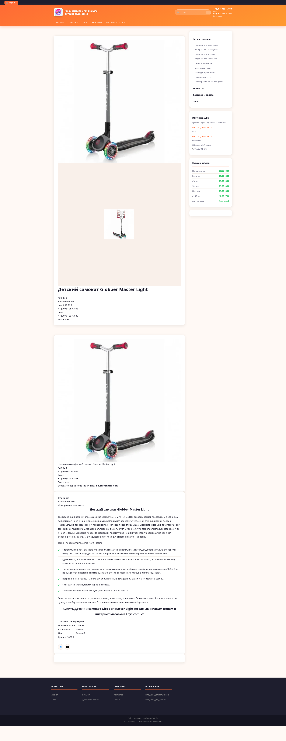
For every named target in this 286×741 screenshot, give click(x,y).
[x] (67, 647)
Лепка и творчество (204, 63)
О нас (85, 22)
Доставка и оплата (115, 22)
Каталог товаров (202, 39)
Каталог (73, 22)
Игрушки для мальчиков (206, 45)
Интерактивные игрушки (206, 49)
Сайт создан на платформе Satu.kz (143, 718)
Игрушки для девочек (205, 54)
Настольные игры (203, 77)
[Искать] (208, 12)
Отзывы (117, 699)
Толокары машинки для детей (209, 81)
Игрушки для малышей (206, 58)
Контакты (97, 22)
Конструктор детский (204, 72)
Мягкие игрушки (202, 68)
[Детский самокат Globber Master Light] (119, 400)
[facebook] (60, 647)
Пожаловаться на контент (150, 721)
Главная (60, 22)
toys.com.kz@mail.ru (202, 145)
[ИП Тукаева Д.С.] (58, 12)
